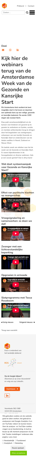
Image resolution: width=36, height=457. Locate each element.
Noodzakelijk (9, 440)
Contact (31, 6)
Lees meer (13, 437)
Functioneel (21, 440)
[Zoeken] (27, 12)
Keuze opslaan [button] (18, 448)
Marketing (19, 443)
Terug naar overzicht (9, 330)
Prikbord (20, 6)
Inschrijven (11, 389)
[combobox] (13, 12)
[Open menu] (31, 12)
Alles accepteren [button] (18, 453)
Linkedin (7, 395)
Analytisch (8, 443)
